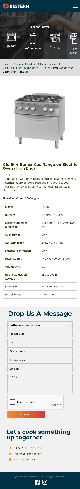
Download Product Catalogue (21, 198)
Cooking (31, 63)
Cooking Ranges (48, 63)
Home (6, 63)
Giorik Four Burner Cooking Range (20, 67)
